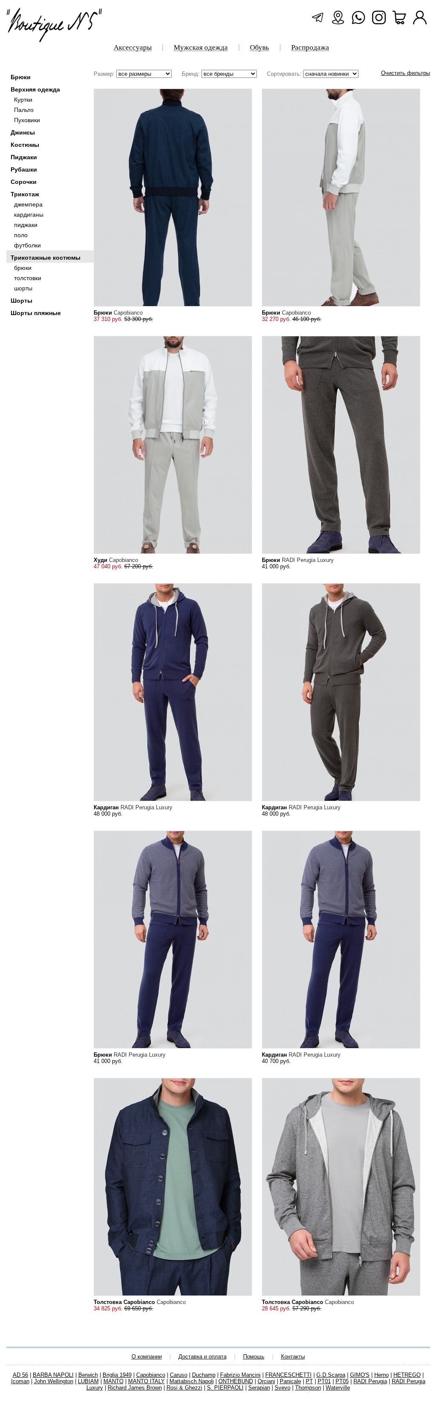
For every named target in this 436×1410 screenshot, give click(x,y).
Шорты (21, 300)
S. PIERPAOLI (225, 1387)
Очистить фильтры (405, 73)
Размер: (105, 74)
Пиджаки (24, 157)
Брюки (21, 77)
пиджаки (25, 224)
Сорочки (24, 181)
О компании (147, 1356)
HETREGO (407, 1375)
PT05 (342, 1381)
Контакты (293, 1356)
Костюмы (25, 144)
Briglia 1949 (117, 1375)
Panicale (290, 1381)
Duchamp (203, 1375)
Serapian (259, 1387)
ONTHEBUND (235, 1381)
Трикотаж (25, 194)
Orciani (266, 1381)
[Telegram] (317, 17)
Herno (381, 1375)
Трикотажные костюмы (45, 257)
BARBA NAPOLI (53, 1375)
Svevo (282, 1387)
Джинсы (23, 132)
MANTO (113, 1381)
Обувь (259, 47)
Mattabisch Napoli (191, 1381)
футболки (27, 245)
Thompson (308, 1387)
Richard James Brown (135, 1387)
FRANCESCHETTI (288, 1375)
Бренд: (191, 74)
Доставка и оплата (202, 1356)
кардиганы (28, 214)
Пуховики (27, 120)
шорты (23, 288)
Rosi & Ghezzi (184, 1387)
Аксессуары (133, 47)
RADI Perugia (370, 1381)
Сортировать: (285, 74)
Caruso (178, 1375)
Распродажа (310, 47)
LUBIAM (88, 1381)
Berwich (88, 1375)
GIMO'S (360, 1375)
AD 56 (20, 1375)
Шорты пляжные (36, 313)
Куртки (23, 99)
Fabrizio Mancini (240, 1375)
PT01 (324, 1381)
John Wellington (53, 1381)
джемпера (28, 204)
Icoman (20, 1381)
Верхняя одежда (35, 89)
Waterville (338, 1387)
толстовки (27, 278)
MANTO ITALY (146, 1381)
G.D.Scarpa (330, 1375)
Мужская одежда (201, 47)
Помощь (253, 1356)
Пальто (24, 109)
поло (21, 235)
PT (309, 1381)
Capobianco (150, 1375)
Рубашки (24, 169)
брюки (23, 267)
